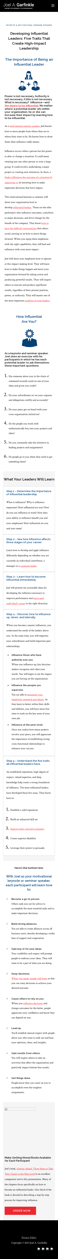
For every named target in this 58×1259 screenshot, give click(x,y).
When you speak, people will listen (29, 978)
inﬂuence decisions (33, 1003)
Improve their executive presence (27, 829)
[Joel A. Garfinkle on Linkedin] (43, 1249)
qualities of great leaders (37, 300)
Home (6, 13)
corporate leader (28, 566)
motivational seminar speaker (25, 126)
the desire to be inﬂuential (21, 105)
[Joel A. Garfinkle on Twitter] (47, 1249)
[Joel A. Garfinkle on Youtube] (39, 1249)
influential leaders (22, 207)
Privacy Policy (29, 1237)
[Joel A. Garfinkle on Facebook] (52, 1249)
